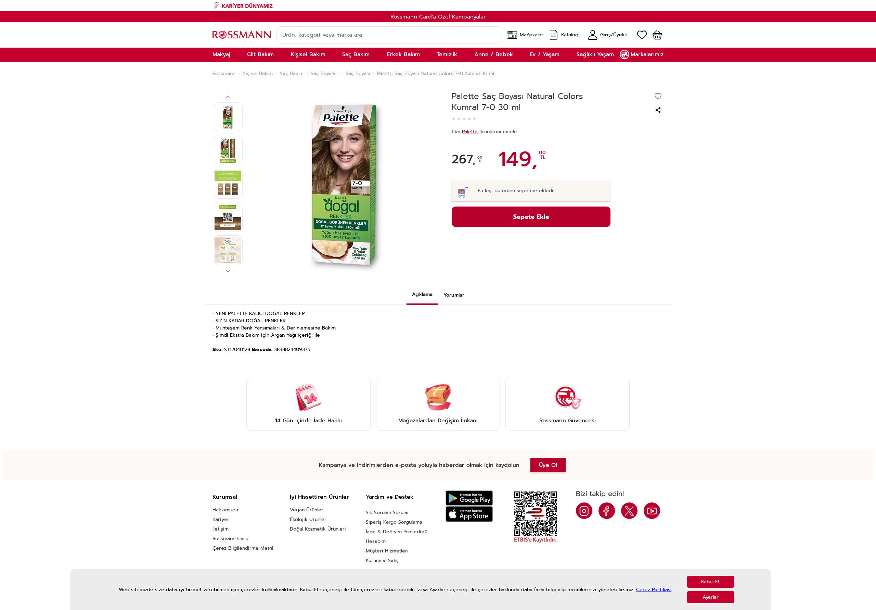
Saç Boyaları (324, 73)
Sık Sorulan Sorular (387, 512)
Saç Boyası (358, 73)
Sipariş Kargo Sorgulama (394, 522)
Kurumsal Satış (382, 560)
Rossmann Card (230, 538)
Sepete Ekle (531, 217)
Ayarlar (711, 597)
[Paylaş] (658, 109)
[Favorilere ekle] (658, 96)
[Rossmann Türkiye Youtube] (652, 510)
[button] (654, 35)
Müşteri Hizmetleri (387, 551)
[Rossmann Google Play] (469, 498)
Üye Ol (548, 465)
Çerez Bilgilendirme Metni (242, 548)
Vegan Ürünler (306, 509)
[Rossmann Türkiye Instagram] (584, 510)
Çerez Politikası (653, 589)
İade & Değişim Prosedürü (396, 531)
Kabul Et (710, 581)
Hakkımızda (225, 509)
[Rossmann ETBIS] (535, 517)
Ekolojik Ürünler (308, 519)
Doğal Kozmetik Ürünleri (318, 529)
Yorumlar (453, 295)
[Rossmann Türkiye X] (629, 510)
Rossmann (223, 73)
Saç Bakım (292, 73)
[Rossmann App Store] (469, 514)
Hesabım (376, 541)
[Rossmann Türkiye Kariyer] (438, 5)
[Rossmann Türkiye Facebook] (606, 510)
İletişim (220, 529)
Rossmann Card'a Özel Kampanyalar (438, 17)
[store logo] (241, 35)
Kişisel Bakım (258, 73)
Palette (470, 131)
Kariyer (220, 519)
